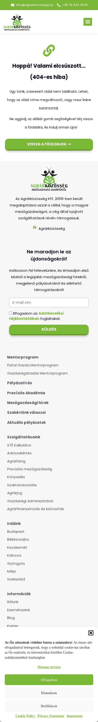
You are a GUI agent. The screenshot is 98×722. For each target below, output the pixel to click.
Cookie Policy (25, 716)
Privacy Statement (51, 716)
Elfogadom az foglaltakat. (36, 316)
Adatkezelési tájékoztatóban (36, 316)
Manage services (49, 667)
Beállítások (49, 706)
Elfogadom (49, 680)
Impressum (75, 716)
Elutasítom (49, 693)
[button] (90, 632)
